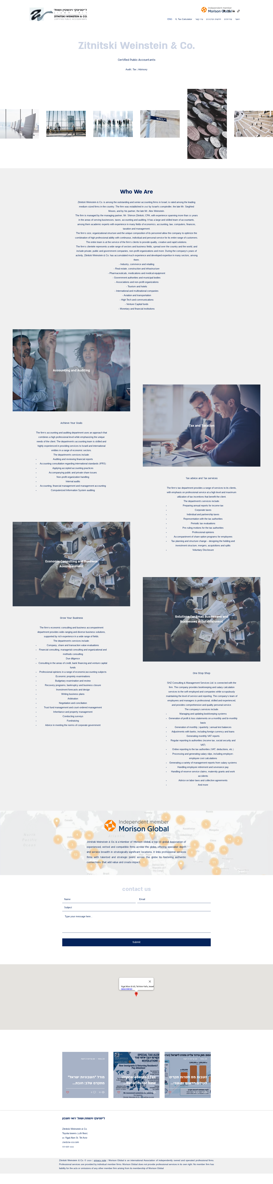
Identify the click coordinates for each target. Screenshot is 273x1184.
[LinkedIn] (233, 11)
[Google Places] (224, 11)
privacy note (100, 1161)
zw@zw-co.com (70, 1142)
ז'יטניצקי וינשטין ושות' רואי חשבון (83, 1118)
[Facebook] (229, 11)
